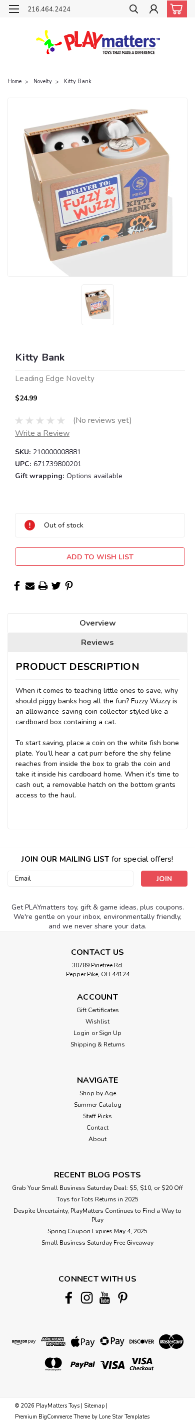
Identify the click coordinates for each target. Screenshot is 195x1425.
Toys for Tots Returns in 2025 (97, 1199)
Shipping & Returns (97, 1044)
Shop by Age (98, 1093)
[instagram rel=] (86, 1298)
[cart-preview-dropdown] (175, 8)
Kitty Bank (78, 81)
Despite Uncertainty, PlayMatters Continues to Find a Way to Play (98, 1215)
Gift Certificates (97, 1010)
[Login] (154, 10)
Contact (97, 1128)
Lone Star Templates (124, 1417)
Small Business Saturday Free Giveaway (98, 1243)
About (97, 1139)
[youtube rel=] (104, 1298)
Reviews (97, 642)
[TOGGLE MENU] (14, 8)
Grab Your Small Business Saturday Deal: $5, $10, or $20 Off (97, 1188)
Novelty (43, 81)
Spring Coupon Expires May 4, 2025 (98, 1231)
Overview (98, 623)
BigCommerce (55, 1417)
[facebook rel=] (68, 1298)
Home (15, 81)
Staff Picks (97, 1116)
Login (82, 1033)
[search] (134, 10)
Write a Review (42, 433)
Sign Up (110, 1033)
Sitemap (94, 1406)
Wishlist (98, 1022)
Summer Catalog (98, 1105)
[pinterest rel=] (122, 1298)
